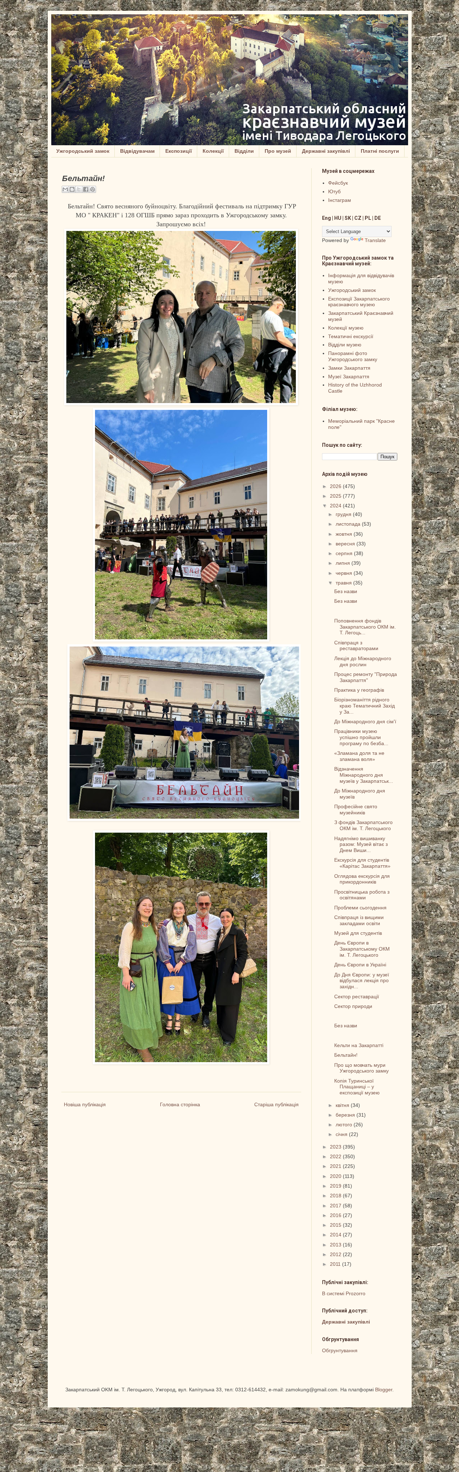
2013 (336, 1245)
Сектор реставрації (356, 996)
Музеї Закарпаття (348, 376)
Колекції (213, 151)
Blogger (383, 1389)
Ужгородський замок (82, 151)
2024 (336, 505)
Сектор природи (353, 1006)
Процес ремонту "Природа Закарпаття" (365, 677)
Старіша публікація (276, 1104)
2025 (336, 496)
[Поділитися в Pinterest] (92, 189)
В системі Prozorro (343, 1293)
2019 (336, 1186)
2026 (336, 486)
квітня (343, 1105)
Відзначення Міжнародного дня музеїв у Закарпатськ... (363, 775)
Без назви (345, 591)
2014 (336, 1234)
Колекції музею (346, 328)
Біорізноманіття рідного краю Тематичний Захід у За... (364, 706)
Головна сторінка (180, 1104)
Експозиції (178, 151)
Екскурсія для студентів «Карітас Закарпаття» (362, 863)
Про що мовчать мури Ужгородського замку (361, 1068)
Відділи (244, 151)
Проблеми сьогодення (360, 907)
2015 (336, 1225)
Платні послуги (380, 151)
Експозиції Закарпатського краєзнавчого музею (359, 302)
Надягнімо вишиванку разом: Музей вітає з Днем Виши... (361, 844)
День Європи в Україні (360, 964)
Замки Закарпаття (349, 368)
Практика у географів (359, 690)
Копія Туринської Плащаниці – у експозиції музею (357, 1087)
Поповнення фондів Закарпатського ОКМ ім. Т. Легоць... (365, 627)
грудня (344, 514)
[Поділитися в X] (78, 189)
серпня (345, 553)
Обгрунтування (340, 1350)
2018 (336, 1195)
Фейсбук (338, 183)
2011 (336, 1264)
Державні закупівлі (326, 151)
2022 (336, 1156)
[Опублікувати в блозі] (72, 189)
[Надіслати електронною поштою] (65, 189)
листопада (349, 524)
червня (345, 573)
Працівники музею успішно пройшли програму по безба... (361, 737)
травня (344, 583)
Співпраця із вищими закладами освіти (359, 920)
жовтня (345, 534)
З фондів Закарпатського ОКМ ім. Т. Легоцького (363, 825)
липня (343, 563)
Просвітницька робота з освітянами (361, 895)
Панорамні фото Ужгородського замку (352, 356)
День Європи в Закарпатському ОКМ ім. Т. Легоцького (362, 949)
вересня (346, 543)
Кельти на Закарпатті (358, 1045)
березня (346, 1115)
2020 (336, 1176)
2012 (336, 1254)
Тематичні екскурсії (350, 336)
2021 (336, 1166)
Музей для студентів (358, 933)
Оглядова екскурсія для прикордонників (362, 879)
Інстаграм (339, 200)
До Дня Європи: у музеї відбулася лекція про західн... (361, 981)
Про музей (278, 151)
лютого (345, 1124)
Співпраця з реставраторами (356, 646)
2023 (336, 1147)
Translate (375, 240)
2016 (336, 1215)
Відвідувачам (137, 151)
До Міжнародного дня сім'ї (365, 721)
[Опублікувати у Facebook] (85, 189)
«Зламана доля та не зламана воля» (359, 756)
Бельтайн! (346, 1055)
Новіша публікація (85, 1104)
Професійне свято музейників (355, 809)
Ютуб (334, 191)
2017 (336, 1205)
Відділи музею (344, 344)
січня (342, 1134)
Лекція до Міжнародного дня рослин (362, 661)
